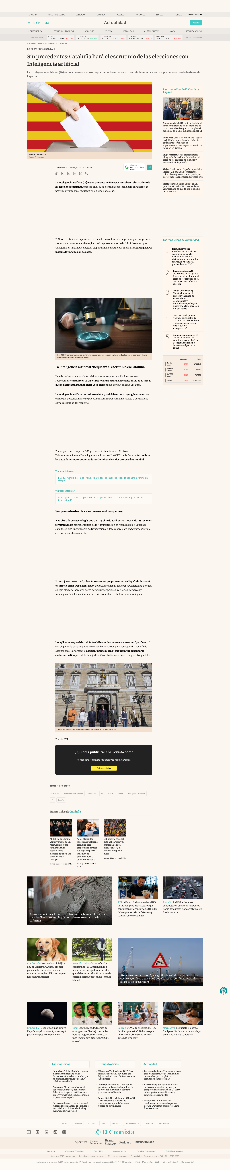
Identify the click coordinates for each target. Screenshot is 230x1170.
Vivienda (101, 15)
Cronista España (34, 43)
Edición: (193, 15)
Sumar (120, 794)
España (61, 800)
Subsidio (149, 1123)
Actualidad (128, 31)
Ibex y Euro (89, 31)
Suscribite (98, 1151)
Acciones (140, 15)
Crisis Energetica (132, 1123)
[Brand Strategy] (111, 1142)
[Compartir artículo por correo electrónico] (80, 173)
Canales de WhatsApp (74, 1151)
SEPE (103, 1123)
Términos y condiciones (117, 1156)
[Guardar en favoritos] (149, 167)
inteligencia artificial (136, 794)
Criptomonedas (151, 31)
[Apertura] (81, 1142)
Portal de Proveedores (146, 1151)
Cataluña (63, 43)
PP (102, 794)
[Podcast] (125, 1142)
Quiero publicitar (107, 768)
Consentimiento (150, 1156)
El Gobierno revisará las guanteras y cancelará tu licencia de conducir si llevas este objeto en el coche (185, 341)
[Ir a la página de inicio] (40, 22)
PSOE (110, 794)
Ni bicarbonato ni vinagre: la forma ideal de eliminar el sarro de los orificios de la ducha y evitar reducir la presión (181, 158)
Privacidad (135, 1156)
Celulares (78, 1123)
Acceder (196, 23)
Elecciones (92, 794)
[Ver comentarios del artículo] (86, 173)
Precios (115, 1123)
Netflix (178, 15)
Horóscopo (164, 1123)
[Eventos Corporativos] (96, 1142)
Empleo (159, 15)
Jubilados (81, 15)
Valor (199, 359)
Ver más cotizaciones (194, 37)
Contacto (51, 1151)
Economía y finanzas (64, 31)
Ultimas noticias (35, 31)
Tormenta (32, 15)
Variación (183, 359)
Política (108, 31)
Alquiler (121, 15)
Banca (172, 31)
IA (52, 800)
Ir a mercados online (35, 37)
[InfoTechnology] (144, 1142)
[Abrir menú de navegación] (28, 22)
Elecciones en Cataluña (73, 794)
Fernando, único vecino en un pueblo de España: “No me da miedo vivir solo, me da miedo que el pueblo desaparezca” (181, 188)
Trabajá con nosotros (174, 1151)
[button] (223, 991)
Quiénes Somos (119, 1151)
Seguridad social (56, 15)
